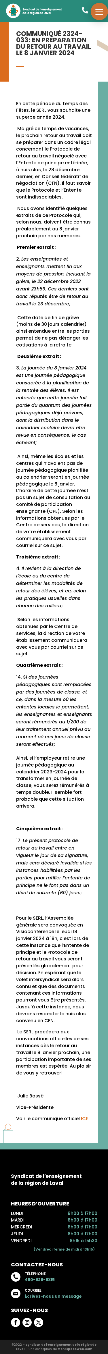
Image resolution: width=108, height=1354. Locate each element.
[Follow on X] (38, 1322)
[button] (99, 11)
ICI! (84, 1118)
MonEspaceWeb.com (75, 1349)
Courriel (33, 1290)
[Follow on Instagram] (27, 1322)
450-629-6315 (40, 1279)
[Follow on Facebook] (15, 1322)
